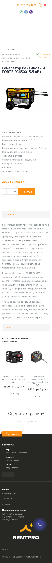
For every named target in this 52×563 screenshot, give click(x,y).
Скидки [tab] (7, 327)
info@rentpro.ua (12, 468)
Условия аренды (9, 493)
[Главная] (3, 49)
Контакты (6, 504)
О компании (7, 499)
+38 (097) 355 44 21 (25, 5)
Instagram (11, 474)
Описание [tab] (9, 214)
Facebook (5, 474)
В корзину (29, 191)
